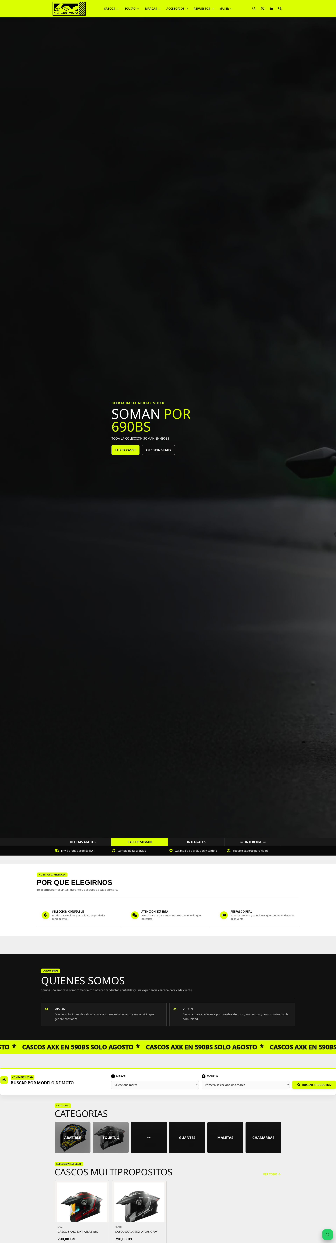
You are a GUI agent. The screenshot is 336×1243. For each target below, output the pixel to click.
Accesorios (175, 8)
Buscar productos (316, 1085)
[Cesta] (271, 8)
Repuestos (202, 8)
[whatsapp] (327, 1234)
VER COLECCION (126, 459)
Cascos (110, 8)
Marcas (151, 8)
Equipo (130, 8)
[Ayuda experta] (280, 8)
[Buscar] (253, 8)
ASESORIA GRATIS (160, 459)
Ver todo (270, 1174)
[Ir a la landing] (69, 8)
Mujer (224, 8)
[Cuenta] (262, 8)
